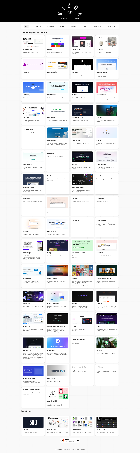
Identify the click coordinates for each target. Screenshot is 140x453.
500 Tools (26, 430)
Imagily (49, 253)
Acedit (98, 326)
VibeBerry (26, 72)
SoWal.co (99, 367)
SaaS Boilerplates (78, 187)
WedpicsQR (27, 253)
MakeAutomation (53, 303)
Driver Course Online (79, 367)
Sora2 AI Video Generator (31, 390)
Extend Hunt (76, 430)
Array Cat (50, 210)
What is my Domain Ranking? (57, 326)
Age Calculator (101, 176)
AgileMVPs (26, 303)
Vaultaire (50, 176)
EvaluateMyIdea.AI (29, 187)
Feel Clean (75, 220)
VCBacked (26, 198)
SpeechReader (101, 164)
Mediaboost (51, 350)
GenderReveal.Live (103, 95)
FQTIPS (99, 350)
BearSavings (100, 253)
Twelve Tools (100, 430)
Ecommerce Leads (78, 253)
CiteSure (26, 231)
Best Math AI (51, 231)
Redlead (99, 303)
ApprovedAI (51, 140)
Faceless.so (76, 49)
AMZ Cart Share (52, 72)
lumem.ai (75, 72)
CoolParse (26, 117)
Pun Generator (28, 129)
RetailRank (51, 117)
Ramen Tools (51, 430)
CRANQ (99, 117)
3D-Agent (75, 303)
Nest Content (27, 49)
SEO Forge (26, 326)
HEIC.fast (50, 153)
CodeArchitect (52, 278)
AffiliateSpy (27, 350)
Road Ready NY (101, 220)
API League (100, 198)
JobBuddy (26, 95)
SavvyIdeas (27, 278)
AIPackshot (100, 49)
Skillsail (99, 140)
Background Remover (104, 278)
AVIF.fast (75, 95)
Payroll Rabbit (52, 401)
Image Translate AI (102, 72)
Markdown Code (77, 117)
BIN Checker (51, 95)
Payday (49, 49)
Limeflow (75, 198)
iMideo (74, 164)
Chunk (74, 326)
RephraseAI (51, 378)
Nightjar (74, 278)
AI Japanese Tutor (29, 378)
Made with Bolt (28, 164)
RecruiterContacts (78, 339)
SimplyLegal (76, 140)
